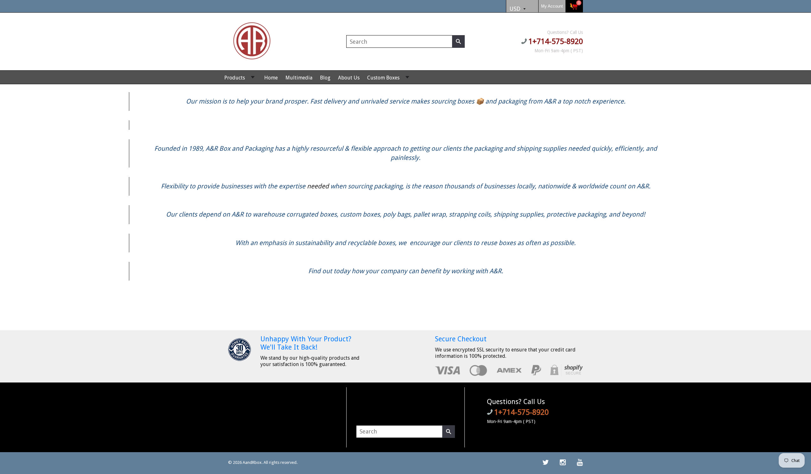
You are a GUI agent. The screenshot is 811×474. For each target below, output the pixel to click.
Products (234, 78)
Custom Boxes (383, 78)
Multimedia (298, 78)
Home (271, 78)
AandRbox (252, 462)
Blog (325, 78)
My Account (552, 6)
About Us (349, 78)
